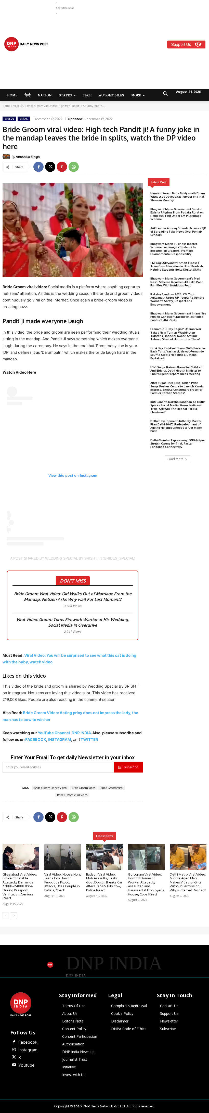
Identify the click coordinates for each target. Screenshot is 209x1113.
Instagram (27, 1050)
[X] (50, 167)
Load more (175, 459)
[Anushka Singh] (7, 156)
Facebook (27, 1042)
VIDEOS (18, 106)
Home (6, 106)
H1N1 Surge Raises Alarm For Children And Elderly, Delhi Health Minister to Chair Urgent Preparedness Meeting (176, 370)
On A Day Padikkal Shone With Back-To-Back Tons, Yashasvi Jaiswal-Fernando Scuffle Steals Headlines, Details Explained (178, 353)
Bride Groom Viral (111, 788)
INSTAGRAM (59, 739)
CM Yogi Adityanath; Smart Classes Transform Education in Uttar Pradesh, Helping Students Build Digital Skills (177, 266)
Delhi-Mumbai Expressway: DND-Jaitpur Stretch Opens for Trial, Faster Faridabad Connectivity (177, 443)
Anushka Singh (28, 157)
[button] (165, 94)
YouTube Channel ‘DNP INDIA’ (64, 732)
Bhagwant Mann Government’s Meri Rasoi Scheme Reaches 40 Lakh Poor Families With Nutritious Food (176, 282)
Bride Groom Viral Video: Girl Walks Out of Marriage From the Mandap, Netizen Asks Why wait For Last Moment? (73, 596)
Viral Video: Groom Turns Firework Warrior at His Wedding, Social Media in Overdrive (72, 622)
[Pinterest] (62, 167)
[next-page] (14, 915)
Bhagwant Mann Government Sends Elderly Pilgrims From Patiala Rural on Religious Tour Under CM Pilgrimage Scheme (177, 214)
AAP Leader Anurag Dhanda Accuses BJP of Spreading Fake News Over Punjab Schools (178, 231)
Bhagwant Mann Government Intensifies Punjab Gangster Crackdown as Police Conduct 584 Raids (178, 317)
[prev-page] (6, 915)
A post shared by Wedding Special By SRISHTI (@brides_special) (72, 558)
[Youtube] (14, 1065)
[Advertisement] (132, 51)
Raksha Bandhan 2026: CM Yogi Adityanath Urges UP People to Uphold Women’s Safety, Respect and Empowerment (177, 299)
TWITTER (89, 739)
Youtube (26, 1065)
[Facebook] (38, 167)
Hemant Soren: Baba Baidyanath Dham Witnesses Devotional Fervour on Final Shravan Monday (177, 197)
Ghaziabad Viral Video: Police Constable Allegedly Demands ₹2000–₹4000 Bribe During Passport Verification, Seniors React (20, 886)
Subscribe (131, 767)
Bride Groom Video (83, 788)
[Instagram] (14, 1050)
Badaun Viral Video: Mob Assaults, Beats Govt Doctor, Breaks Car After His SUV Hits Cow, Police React (104, 882)
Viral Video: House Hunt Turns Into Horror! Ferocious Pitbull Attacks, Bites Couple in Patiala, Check (62, 882)
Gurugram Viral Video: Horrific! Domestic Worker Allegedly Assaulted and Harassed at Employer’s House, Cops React (146, 884)
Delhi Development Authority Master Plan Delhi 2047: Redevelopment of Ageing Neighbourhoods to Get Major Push (176, 426)
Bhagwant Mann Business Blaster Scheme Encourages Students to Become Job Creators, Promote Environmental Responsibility (173, 249)
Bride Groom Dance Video (50, 788)
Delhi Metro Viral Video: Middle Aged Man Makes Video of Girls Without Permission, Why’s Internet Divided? (188, 882)
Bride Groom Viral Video (72, 795)
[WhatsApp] (74, 167)
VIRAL (24, 118)
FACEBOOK (35, 739)
